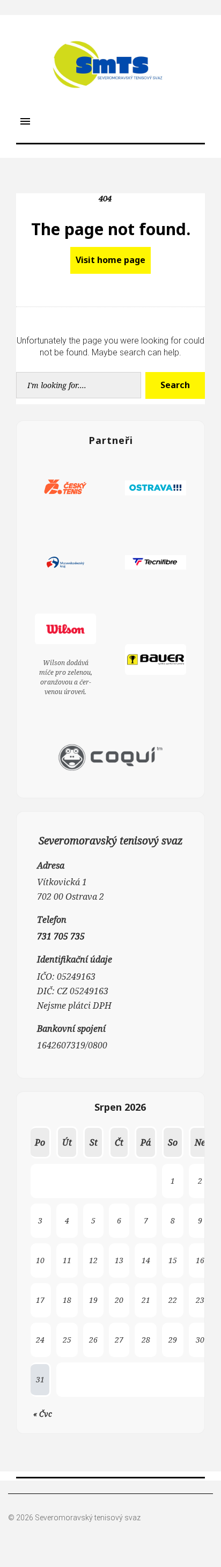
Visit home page (110, 260)
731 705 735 (61, 936)
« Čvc (42, 1414)
